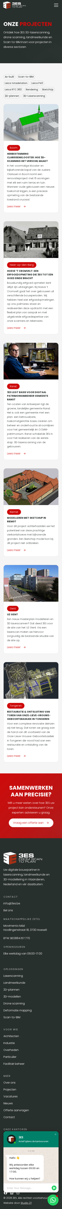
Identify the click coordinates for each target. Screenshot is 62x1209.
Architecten (11, 1036)
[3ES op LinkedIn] (12, 1193)
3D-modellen (12, 997)
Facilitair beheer (13, 1064)
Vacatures (10, 1096)
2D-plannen (11, 990)
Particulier (9, 1057)
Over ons (9, 1083)
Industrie (9, 1043)
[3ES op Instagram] (18, 1193)
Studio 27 (26, 1203)
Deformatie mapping (17, 1010)
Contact (9, 1117)
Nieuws (8, 1103)
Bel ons (8, 910)
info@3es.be (12, 903)
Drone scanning (14, 1003)
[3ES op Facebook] (5, 1193)
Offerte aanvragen (16, 1110)
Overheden (11, 1050)
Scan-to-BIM (11, 1017)
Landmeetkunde (14, 983)
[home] (14, 5)
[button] (55, 5)
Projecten (9, 1090)
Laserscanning (13, 976)
